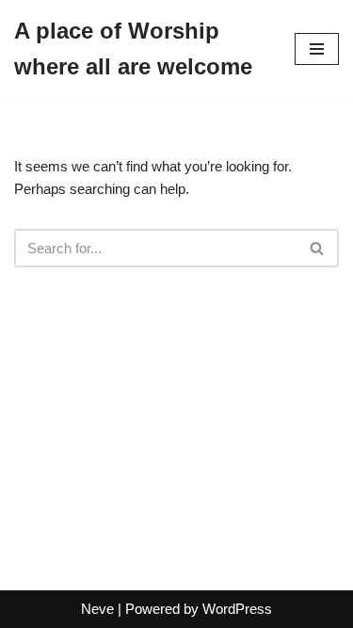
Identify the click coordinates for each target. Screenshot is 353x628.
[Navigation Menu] (317, 49)
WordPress (237, 609)
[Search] (318, 248)
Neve (97, 609)
